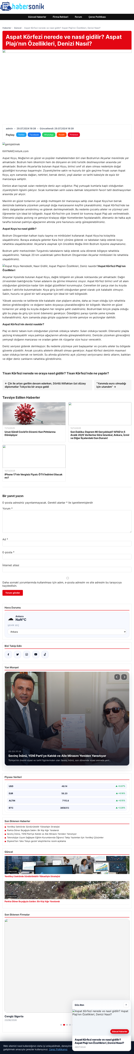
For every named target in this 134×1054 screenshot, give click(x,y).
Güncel (17, 28)
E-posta (8, 552)
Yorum (7, 508)
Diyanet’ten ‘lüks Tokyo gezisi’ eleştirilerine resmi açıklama (36, 841)
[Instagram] (26, 654)
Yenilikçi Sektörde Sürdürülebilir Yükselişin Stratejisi (33, 826)
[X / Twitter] (17, 654)
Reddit (62, 134)
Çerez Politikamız (58, 1049)
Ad (5, 539)
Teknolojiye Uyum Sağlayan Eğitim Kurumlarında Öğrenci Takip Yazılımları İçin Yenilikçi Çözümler (55, 837)
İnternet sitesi (10, 565)
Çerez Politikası (97, 16)
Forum (78, 16)
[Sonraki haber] (124, 677)
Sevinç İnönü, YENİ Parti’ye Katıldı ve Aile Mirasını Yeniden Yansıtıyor (42, 834)
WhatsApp (48, 134)
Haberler (6, 28)
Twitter (21, 134)
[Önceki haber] (117, 677)
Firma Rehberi (60, 16)
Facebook (34, 134)
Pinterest (74, 134)
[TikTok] (45, 654)
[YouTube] (36, 654)
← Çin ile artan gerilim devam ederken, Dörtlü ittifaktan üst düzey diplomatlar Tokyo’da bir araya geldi (45, 385)
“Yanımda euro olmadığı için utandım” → (111, 385)
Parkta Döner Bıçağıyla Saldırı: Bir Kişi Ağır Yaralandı (33, 830)
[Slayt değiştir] (61, 1025)
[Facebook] (8, 654)
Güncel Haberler (37, 16)
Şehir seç (13, 625)
